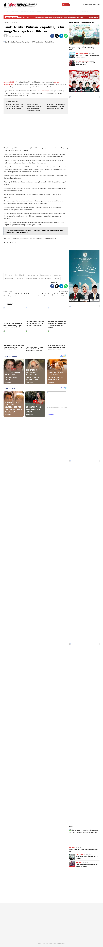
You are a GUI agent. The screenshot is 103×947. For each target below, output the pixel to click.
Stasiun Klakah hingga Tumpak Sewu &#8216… (87, 865)
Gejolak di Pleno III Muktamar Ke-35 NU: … (87, 857)
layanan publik (9, 278)
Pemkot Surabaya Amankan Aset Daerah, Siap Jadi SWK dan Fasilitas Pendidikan (35, 323)
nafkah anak (19, 278)
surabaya (56, 278)
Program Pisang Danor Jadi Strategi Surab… (81, 49)
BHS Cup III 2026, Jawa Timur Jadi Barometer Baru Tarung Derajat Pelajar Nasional (15, 106)
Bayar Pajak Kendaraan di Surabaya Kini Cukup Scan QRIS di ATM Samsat (56, 347)
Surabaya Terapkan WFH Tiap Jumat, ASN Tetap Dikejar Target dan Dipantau (18, 294)
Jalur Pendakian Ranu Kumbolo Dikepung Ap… (83, 850)
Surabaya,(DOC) (9, 82)
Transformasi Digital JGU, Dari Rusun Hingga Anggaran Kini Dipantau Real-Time (14, 347)
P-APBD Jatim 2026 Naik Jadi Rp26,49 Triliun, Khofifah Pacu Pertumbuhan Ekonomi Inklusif (57, 324)
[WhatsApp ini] (66, 36)
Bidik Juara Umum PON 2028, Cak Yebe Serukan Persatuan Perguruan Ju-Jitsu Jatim (56, 106)
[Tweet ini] (57, 36)
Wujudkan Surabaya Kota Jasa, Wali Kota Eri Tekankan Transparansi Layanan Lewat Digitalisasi (53, 294)
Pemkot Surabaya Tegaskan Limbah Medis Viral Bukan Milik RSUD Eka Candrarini (35, 349)
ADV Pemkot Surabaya (75, 46)
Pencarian (66, 5)
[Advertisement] (36, 131)
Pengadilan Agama (31, 278)
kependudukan (58, 275)
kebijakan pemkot (45, 275)
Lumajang (72, 847)
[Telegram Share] (61, 36)
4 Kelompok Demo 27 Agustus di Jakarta (87, 17)
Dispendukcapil (43, 91)
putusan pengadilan (45, 278)
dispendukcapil (19, 275)
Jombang (82, 855)
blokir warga (8, 275)
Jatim (77, 855)
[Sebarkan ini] (52, 36)
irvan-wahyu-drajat (32, 275)
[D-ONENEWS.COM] (19, 5)
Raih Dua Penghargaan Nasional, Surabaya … (87, 56)
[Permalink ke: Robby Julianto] (6, 36)
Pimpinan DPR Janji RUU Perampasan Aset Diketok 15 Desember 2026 (44, 17)
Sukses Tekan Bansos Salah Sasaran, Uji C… (85, 64)
